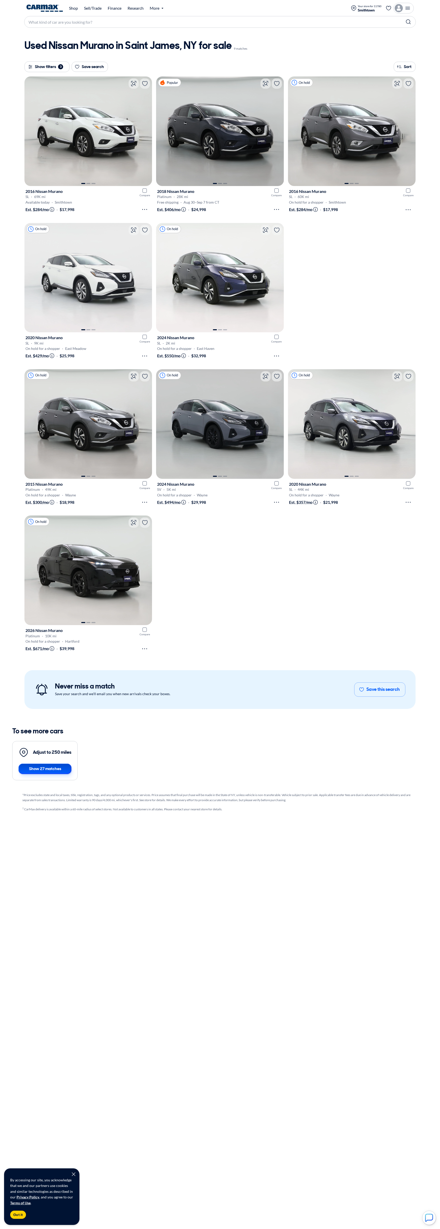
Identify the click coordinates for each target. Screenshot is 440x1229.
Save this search (383, 689)
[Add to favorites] (145, 83)
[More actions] (144, 209)
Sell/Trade (93, 8)
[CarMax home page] (44, 8)
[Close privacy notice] (73, 1174)
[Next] (145, 131)
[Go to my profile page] (404, 8)
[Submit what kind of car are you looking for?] (408, 22)
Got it (18, 1214)
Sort (407, 66)
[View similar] (134, 83)
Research (136, 8)
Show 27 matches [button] (45, 768)
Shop (73, 8)
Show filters (48, 66)
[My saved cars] (388, 8)
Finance (114, 8)
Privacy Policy (28, 1197)
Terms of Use (20, 1203)
